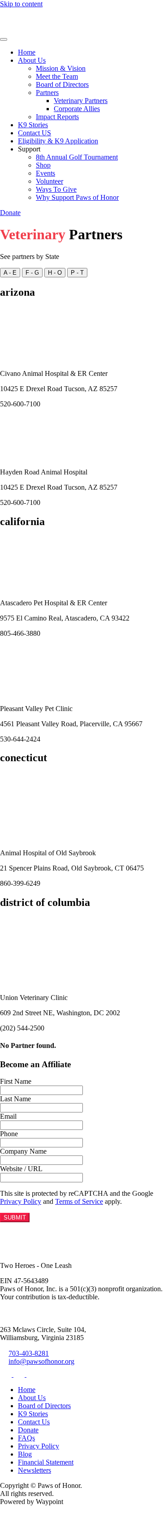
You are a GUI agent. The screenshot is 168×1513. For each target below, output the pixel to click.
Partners (47, 92)
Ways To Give (56, 189)
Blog (25, 1454)
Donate (10, 212)
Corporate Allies (77, 108)
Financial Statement (45, 1462)
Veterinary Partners (81, 100)
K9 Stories (33, 125)
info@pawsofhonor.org (41, 1361)
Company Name (23, 1151)
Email (8, 1116)
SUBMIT (15, 1217)
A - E (10, 272)
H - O (55, 272)
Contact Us (34, 1422)
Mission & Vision (61, 68)
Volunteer (49, 181)
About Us (32, 60)
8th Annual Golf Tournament (77, 157)
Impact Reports (57, 117)
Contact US (34, 133)
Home (26, 52)
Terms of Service (79, 1201)
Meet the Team (57, 76)
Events (45, 173)
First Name (15, 1081)
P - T (77, 272)
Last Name (15, 1099)
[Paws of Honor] (28, 29)
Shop (43, 165)
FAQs (26, 1438)
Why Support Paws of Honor (77, 197)
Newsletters (34, 1470)
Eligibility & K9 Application (58, 141)
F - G (32, 272)
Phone (9, 1134)
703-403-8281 (29, 1353)
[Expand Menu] (3, 39)
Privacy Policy (20, 1201)
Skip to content (21, 4)
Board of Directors (62, 84)
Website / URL (21, 1168)
